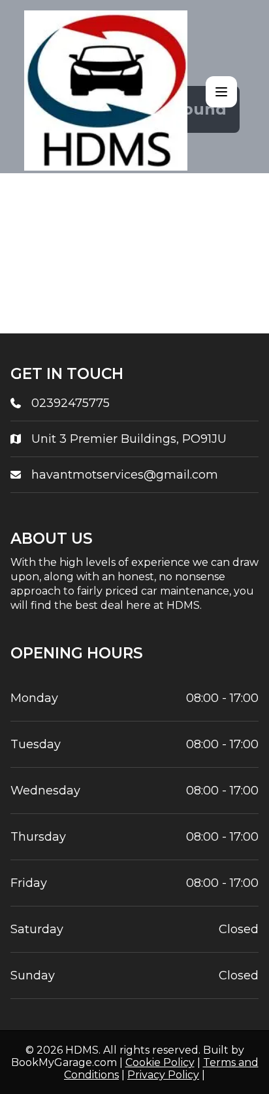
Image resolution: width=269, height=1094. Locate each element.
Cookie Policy (160, 1062)
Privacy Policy (163, 1075)
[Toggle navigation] (221, 91)
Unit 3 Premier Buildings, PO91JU (129, 439)
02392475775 (70, 403)
